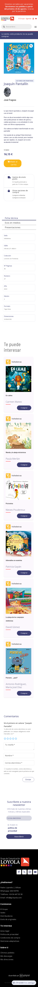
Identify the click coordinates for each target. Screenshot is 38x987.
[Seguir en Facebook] (19, 872)
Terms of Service (31, 983)
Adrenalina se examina (14, 560)
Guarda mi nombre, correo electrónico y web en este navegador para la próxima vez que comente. (19, 771)
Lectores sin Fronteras (24, 81)
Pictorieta (9, 503)
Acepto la (12, 828)
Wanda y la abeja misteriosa (16, 452)
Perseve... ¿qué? (12, 678)
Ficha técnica (11, 218)
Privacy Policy (26, 982)
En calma (9, 395)
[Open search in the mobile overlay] (16, 26)
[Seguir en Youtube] (35, 872)
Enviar (28, 779)
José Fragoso (10, 99)
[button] (31, 46)
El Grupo (21, 19)
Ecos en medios (12, 222)
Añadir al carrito (13, 163)
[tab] (19, 218)
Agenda (28, 19)
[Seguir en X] (24, 872)
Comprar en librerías (18, 195)
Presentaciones (12, 227)
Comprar (24, 408)
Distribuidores (6, 916)
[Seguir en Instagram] (29, 872)
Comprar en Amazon (19, 198)
